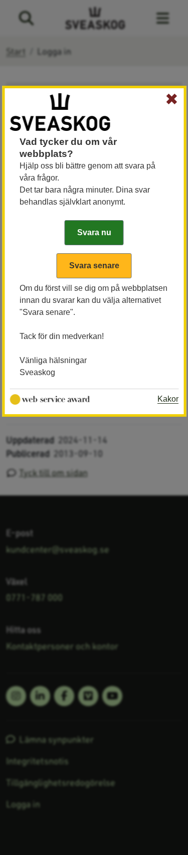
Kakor (167, 399)
